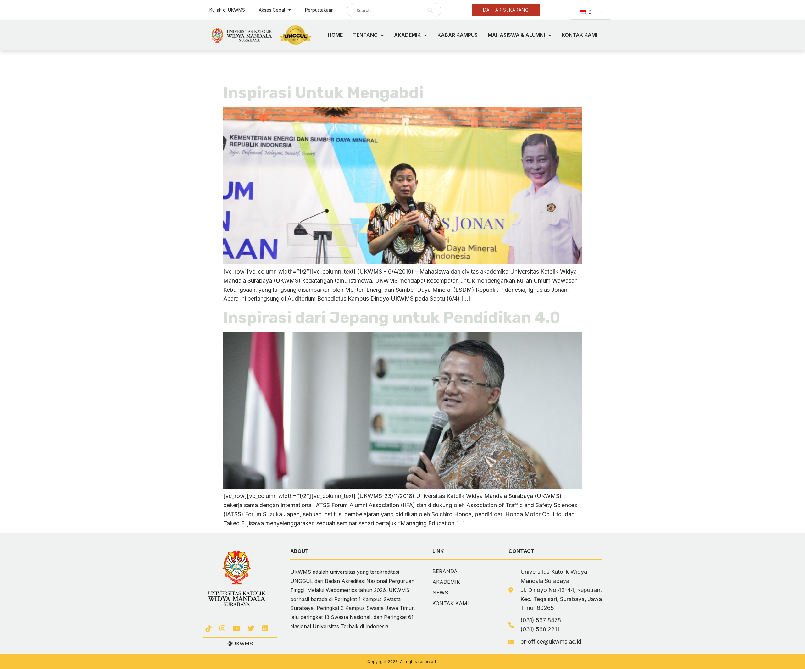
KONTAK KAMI (579, 35)
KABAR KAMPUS (457, 35)
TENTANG (365, 35)
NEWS (440, 592)
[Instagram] (222, 628)
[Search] (430, 10)
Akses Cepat (272, 10)
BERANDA (445, 571)
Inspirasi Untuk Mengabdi (323, 92)
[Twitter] (251, 628)
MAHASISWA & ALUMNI (516, 35)
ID (589, 11)
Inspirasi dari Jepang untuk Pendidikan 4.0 (391, 317)
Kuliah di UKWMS (227, 10)
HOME (335, 35)
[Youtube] (236, 628)
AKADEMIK (407, 35)
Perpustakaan (319, 10)
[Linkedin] (265, 628)
